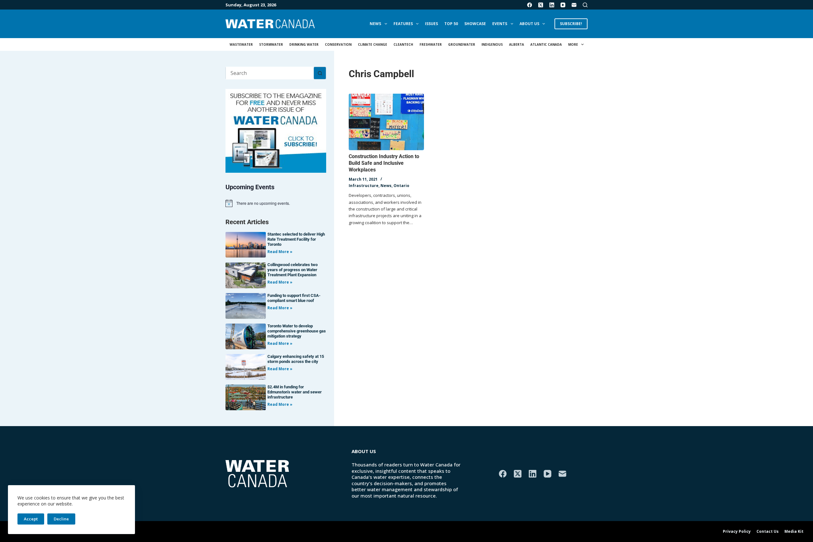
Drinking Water (304, 44)
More (573, 44)
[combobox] (270, 73)
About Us (529, 23)
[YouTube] (563, 5)
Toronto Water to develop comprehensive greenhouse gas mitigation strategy (296, 331)
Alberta (516, 44)
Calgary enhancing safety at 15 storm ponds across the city (295, 359)
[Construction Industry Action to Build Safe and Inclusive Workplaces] (386, 122)
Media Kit (793, 531)
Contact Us (767, 531)
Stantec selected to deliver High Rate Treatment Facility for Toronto (296, 239)
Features (403, 23)
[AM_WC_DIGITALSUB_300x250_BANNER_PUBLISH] (275, 130)
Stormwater (271, 44)
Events (499, 23)
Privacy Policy (737, 531)
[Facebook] (529, 5)
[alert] (275, 203)
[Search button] (320, 73)
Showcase (475, 23)
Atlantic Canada (546, 44)
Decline (61, 519)
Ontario (401, 185)
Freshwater (431, 44)
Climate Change (372, 44)
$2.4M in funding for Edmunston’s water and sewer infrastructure (294, 392)
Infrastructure (364, 185)
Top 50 (451, 23)
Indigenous (492, 44)
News (375, 23)
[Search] (585, 5)
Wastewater (241, 44)
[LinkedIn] (551, 5)
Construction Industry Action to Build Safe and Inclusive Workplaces (384, 163)
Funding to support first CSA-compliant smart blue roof (293, 298)
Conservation (338, 44)
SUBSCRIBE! (571, 23)
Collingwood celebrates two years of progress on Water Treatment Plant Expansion (292, 269)
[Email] (574, 5)
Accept (31, 519)
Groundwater (461, 44)
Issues (431, 23)
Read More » (279, 251)
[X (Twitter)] (540, 5)
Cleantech (403, 44)
